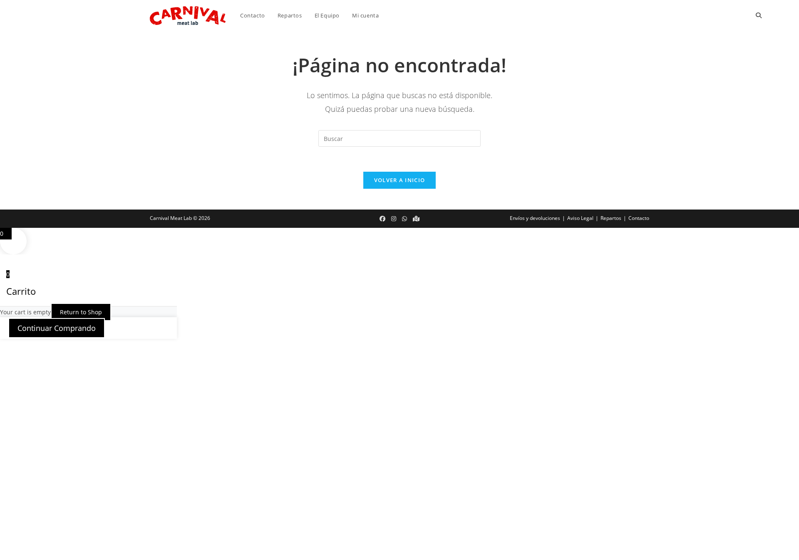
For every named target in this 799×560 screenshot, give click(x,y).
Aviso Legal (580, 218)
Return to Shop (81, 312)
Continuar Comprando (56, 328)
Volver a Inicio (399, 180)
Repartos (610, 218)
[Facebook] (382, 219)
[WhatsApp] (404, 219)
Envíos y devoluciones (535, 218)
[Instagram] (393, 219)
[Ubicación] (416, 219)
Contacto (638, 218)
